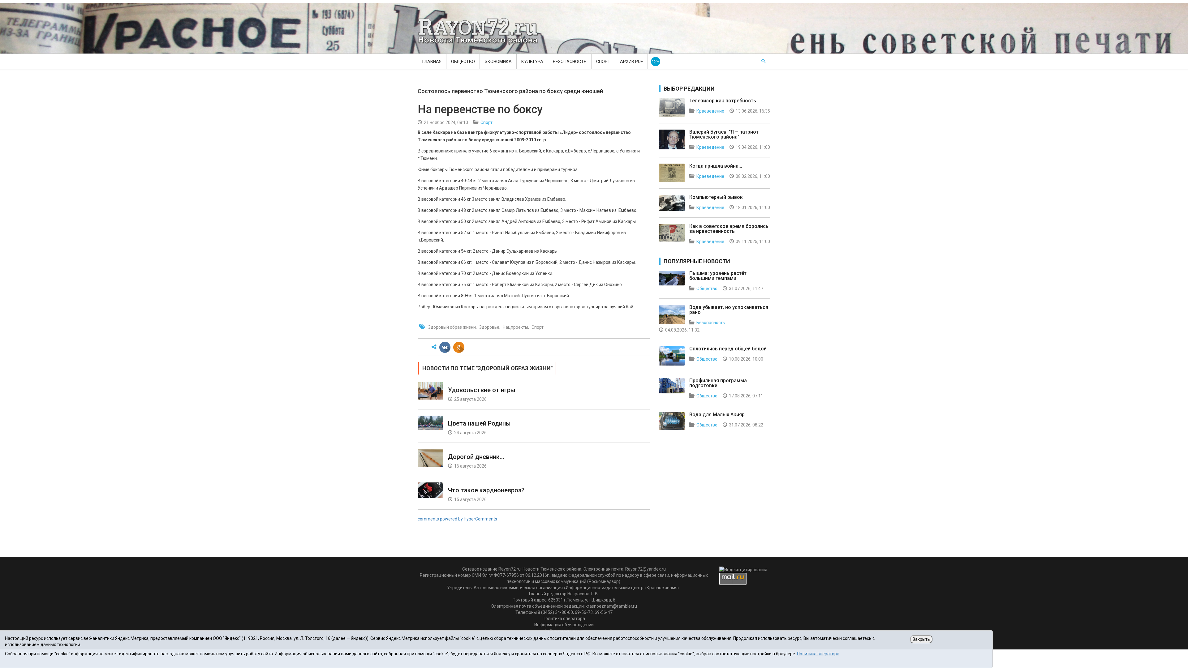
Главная (431, 61)
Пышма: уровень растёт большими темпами (718, 275)
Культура (532, 61)
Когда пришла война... (715, 166)
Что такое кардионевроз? (486, 490)
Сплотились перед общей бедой (728, 349)
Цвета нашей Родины (479, 423)
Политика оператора (564, 618)
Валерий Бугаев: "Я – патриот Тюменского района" (724, 134)
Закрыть (921, 639)
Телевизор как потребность (722, 101)
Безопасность (570, 61)
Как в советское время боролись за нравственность (728, 228)
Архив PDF (631, 61)
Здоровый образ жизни (452, 327)
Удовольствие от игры (481, 390)
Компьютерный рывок (716, 197)
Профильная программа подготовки (718, 383)
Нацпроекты (515, 327)
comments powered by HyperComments (457, 518)
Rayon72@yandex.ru (645, 569)
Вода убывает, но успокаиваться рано (728, 309)
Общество (463, 61)
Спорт (603, 61)
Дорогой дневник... (476, 456)
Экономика (498, 61)
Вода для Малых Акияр (717, 414)
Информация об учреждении (564, 624)
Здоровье (489, 327)
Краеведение (710, 111)
